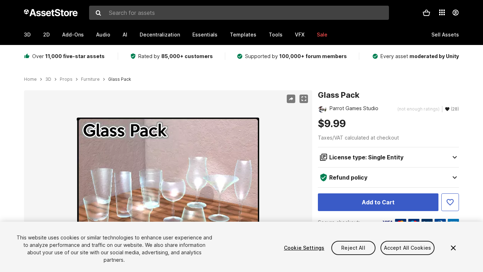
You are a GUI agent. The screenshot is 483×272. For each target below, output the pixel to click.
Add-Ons (73, 35)
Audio (103, 35)
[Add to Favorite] (450, 202)
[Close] (453, 248)
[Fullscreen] (303, 99)
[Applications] (442, 12)
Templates (243, 35)
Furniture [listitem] (90, 79)
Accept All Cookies (407, 248)
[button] (426, 12)
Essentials (204, 35)
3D (27, 35)
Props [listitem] (66, 79)
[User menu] (455, 12)
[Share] (291, 99)
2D (46, 35)
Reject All (353, 248)
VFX (299, 35)
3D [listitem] (48, 79)
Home (30, 79)
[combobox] (239, 13)
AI (125, 35)
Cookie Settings (304, 248)
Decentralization (160, 35)
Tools (276, 35)
